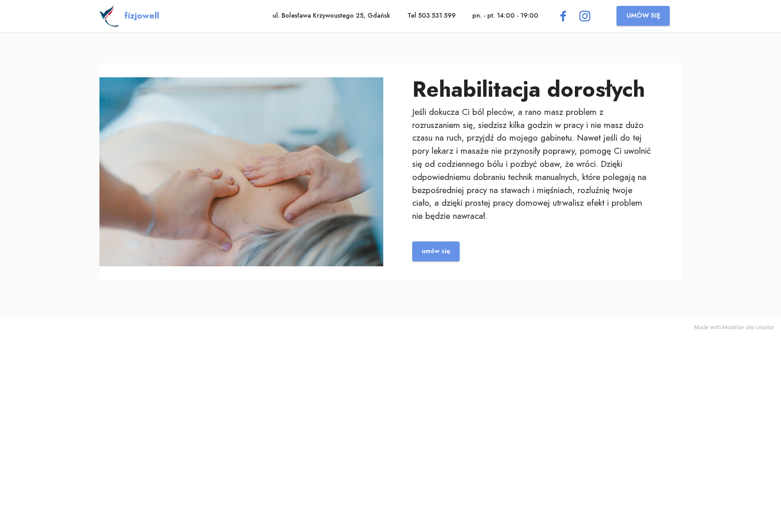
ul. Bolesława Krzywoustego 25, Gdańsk (331, 15)
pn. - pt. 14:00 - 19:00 (505, 15)
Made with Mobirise (719, 327)
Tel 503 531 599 (431, 15)
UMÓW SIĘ (643, 15)
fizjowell (141, 15)
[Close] (768, 12)
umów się (436, 250)
